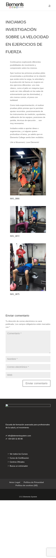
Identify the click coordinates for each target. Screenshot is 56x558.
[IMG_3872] (28, 290)
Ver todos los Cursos (19, 511)
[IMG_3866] (28, 252)
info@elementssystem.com (19, 493)
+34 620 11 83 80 (15, 496)
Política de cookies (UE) (26, 543)
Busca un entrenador (19, 523)
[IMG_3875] (28, 348)
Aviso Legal (14, 540)
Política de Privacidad (34, 540)
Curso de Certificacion (19, 515)
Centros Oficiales (17, 519)
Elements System (30, 554)
